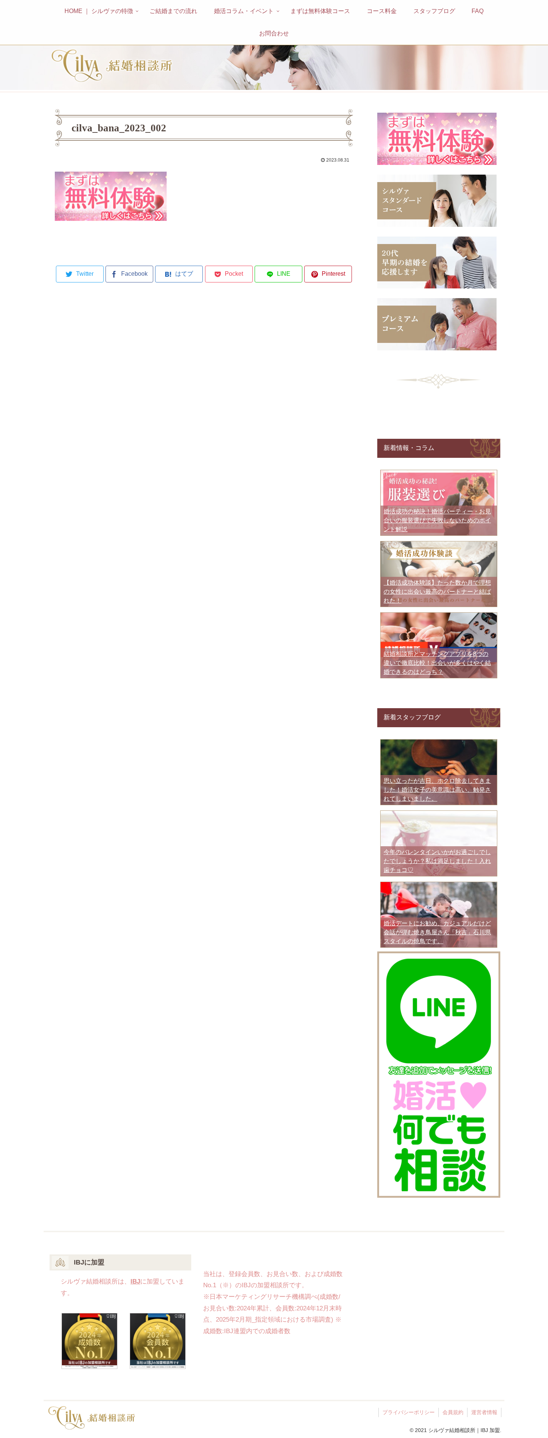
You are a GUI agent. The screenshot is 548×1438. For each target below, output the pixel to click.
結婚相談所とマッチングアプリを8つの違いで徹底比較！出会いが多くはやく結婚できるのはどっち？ (437, 663)
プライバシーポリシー (408, 1412)
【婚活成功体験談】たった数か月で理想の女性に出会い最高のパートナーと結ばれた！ (437, 591)
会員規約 (453, 1412)
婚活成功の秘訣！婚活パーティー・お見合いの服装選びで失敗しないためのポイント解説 (437, 520)
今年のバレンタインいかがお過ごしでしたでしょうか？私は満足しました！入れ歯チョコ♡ (437, 861)
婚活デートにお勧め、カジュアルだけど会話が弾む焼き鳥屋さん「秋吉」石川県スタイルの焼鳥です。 (437, 932)
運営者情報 (484, 1412)
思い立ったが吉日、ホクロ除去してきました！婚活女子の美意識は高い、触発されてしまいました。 (437, 790)
